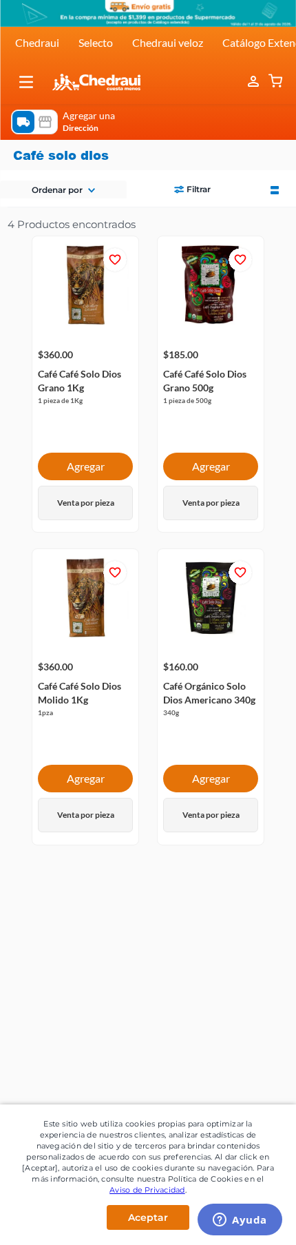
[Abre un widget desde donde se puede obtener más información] (240, 1221)
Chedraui (37, 42)
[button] (26, 82)
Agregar (86, 466)
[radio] (274, 188)
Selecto (95, 42)
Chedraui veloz (167, 42)
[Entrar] (255, 82)
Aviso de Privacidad (147, 1190)
